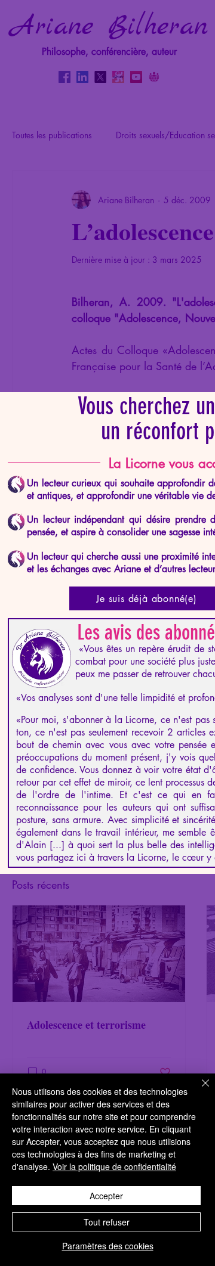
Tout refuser (107, 1222)
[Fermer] (198, 1090)
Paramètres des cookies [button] (107, 1246)
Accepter (106, 1196)
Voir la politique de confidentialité (114, 1166)
